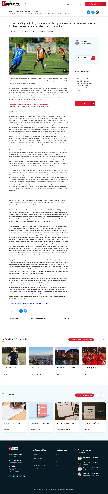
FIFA (57, 454)
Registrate (36, 454)
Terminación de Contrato (46, 31)
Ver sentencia (13, 111)
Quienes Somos (37, 458)
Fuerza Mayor (24, 31)
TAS (34, 31)
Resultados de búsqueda (22, 11)
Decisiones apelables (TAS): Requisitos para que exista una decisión (91, 468)
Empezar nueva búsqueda (84, 395)
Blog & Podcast (37, 469)
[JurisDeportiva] (11, 5)
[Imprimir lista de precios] (97, 12)
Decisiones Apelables (90, 469)
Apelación (87, 464)
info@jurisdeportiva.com (16, 462)
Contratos (36, 11)
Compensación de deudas (92, 475)
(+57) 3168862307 (14, 456)
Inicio (10, 11)
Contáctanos (36, 462)
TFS (57, 465)
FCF (57, 462)
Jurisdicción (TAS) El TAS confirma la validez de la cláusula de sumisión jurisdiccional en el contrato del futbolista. (91, 457)
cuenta (33, 106)
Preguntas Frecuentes (39, 465)
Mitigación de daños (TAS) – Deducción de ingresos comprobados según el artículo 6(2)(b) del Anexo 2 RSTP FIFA (91, 473)
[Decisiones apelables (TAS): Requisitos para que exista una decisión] (80, 469)
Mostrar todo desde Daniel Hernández (81, 339)
